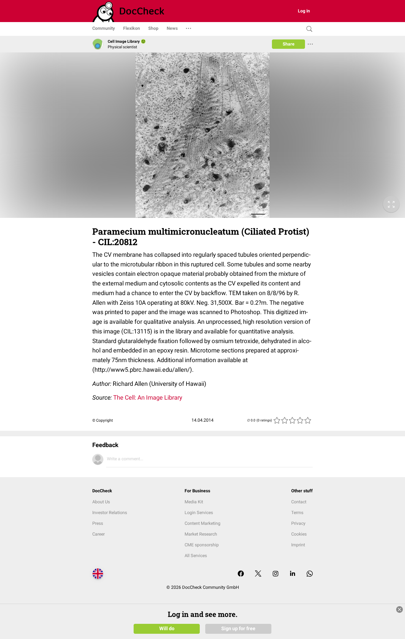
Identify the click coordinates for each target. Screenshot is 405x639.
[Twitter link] (258, 574)
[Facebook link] (241, 574)
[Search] (308, 29)
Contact (298, 501)
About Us (101, 501)
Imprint (298, 544)
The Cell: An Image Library (147, 397)
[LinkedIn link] (293, 574)
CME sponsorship (202, 544)
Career (98, 534)
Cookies (299, 534)
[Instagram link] (275, 574)
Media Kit (194, 501)
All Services (196, 555)
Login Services (199, 512)
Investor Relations (109, 512)
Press (97, 523)
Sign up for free (238, 628)
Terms (297, 512)
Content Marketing (202, 523)
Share (289, 44)
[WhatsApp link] (310, 574)
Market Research (201, 534)
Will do (166, 628)
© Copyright (102, 420)
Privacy (298, 523)
